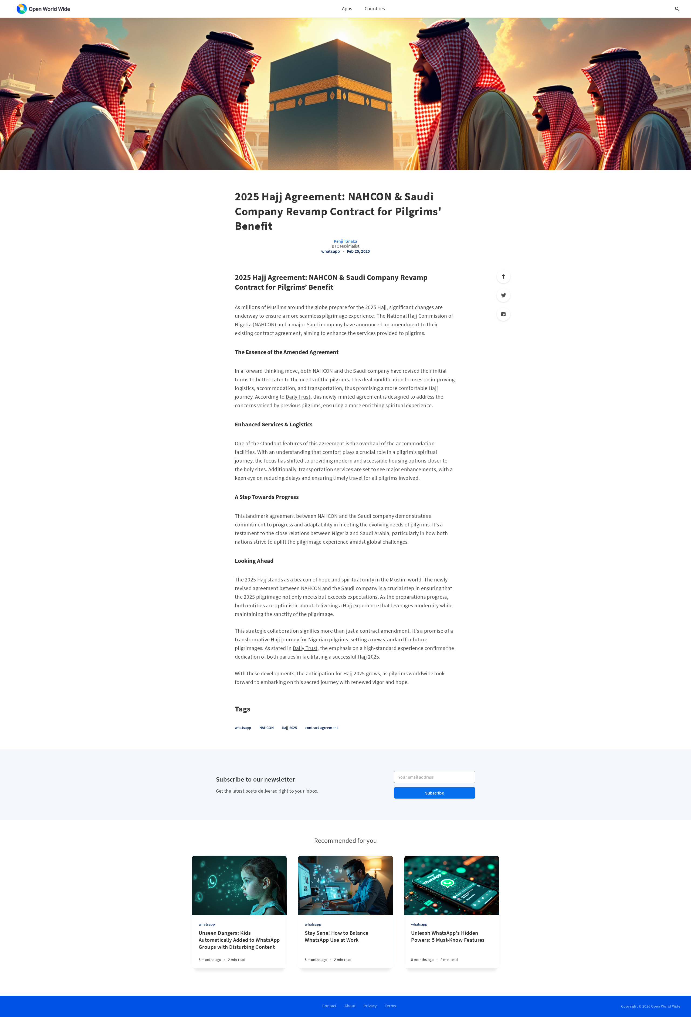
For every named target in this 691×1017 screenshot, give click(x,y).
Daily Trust (298, 396)
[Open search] (677, 9)
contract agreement (321, 727)
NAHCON (266, 727)
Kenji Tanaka (345, 241)
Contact (329, 1005)
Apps (347, 8)
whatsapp (330, 251)
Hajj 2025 (289, 727)
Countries (375, 8)
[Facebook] (503, 314)
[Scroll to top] (503, 276)
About (349, 1005)
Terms (390, 1005)
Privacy (370, 1005)
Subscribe (434, 793)
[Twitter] (503, 295)
